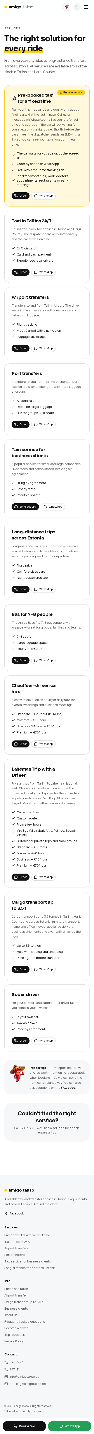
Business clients (16, 1308)
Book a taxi (27, 1426)
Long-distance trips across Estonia (30, 1268)
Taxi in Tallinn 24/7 (17, 1242)
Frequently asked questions (24, 1321)
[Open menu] (86, 6)
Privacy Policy (13, 1341)
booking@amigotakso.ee (28, 1384)
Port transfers (14, 1255)
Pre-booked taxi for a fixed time (27, 1235)
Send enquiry (27, 506)
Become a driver (16, 1328)
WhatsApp (46, 195)
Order (23, 195)
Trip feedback (14, 1335)
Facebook (17, 1213)
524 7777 (16, 1362)
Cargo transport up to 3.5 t (23, 1302)
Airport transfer (15, 1295)
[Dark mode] (77, 7)
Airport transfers (16, 1248)
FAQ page (68, 1087)
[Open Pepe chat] (66, 7)
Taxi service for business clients (27, 1261)
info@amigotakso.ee (25, 1376)
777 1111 (15, 1369)
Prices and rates (16, 1289)
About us (10, 1315)
